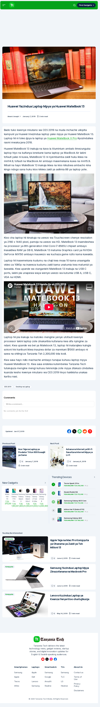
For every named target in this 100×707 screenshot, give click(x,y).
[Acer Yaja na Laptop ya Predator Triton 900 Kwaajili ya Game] (9, 457)
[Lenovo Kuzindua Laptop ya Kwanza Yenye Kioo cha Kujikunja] (25, 604)
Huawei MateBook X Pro (62, 138)
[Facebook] (55, 659)
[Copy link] (90, 431)
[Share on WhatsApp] (79, 431)
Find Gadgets (85, 5)
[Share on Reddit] (84, 431)
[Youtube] (43, 659)
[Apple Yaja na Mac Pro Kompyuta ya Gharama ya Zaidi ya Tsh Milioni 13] (25, 549)
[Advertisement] (50, 28)
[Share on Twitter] (74, 431)
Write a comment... (14, 404)
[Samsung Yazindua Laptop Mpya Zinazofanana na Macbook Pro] (25, 577)
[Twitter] (47, 659)
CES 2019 (7, 387)
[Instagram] (51, 659)
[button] (4, 5)
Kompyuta (9, 539)
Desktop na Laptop (23, 387)
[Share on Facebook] (69, 431)
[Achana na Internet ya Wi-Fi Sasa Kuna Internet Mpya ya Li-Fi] (57, 457)
